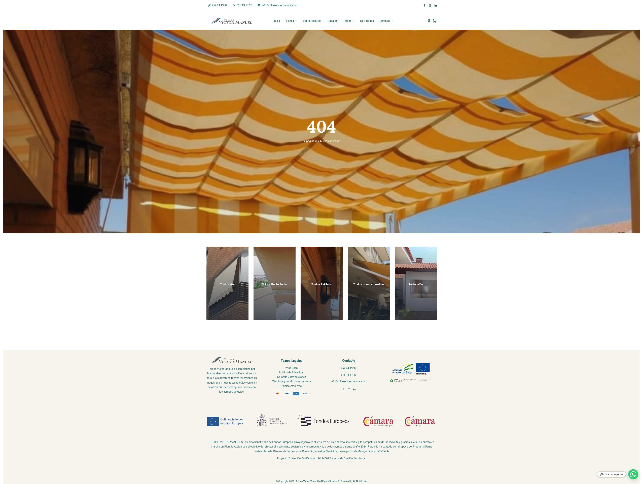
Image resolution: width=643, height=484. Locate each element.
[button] (633, 474)
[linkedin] (436, 5)
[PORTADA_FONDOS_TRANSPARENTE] (411, 357)
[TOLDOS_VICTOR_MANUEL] (231, 18)
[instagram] (430, 5)
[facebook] (424, 5)
